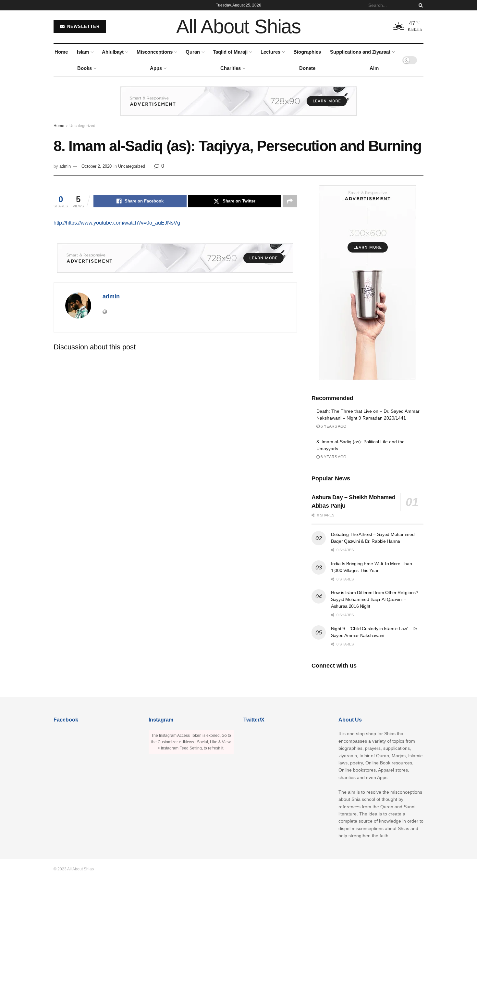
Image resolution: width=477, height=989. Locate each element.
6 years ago (333, 426)
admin (65, 166)
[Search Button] (419, 5)
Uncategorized (82, 126)
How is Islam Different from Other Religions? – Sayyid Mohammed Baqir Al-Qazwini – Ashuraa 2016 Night (376, 599)
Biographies (307, 52)
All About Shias (238, 26)
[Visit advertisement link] (238, 105)
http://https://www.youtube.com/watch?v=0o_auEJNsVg (117, 223)
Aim (374, 68)
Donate (307, 68)
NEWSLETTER (83, 26)
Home (61, 52)
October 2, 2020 (96, 166)
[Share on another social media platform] (290, 201)
